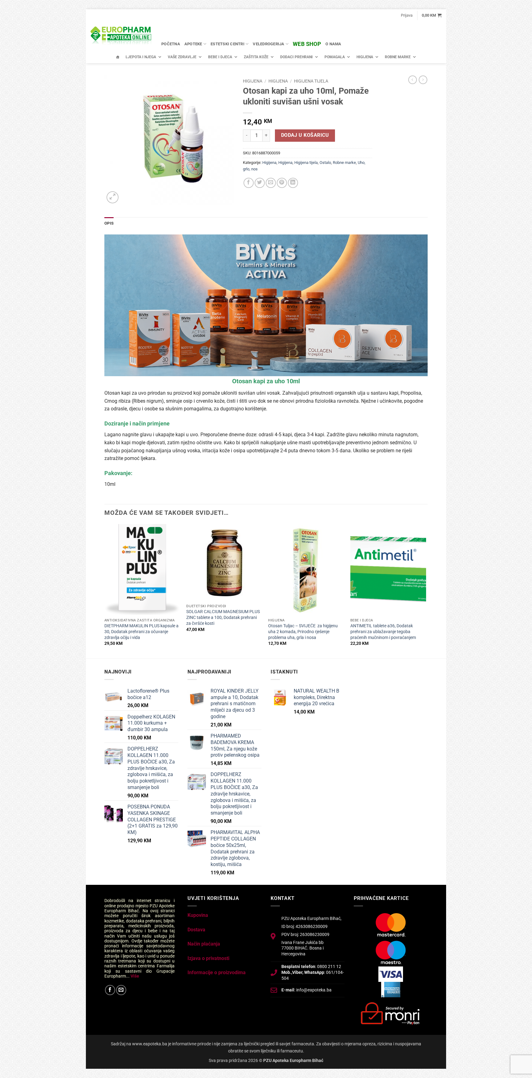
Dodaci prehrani (296, 57)
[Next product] (412, 79)
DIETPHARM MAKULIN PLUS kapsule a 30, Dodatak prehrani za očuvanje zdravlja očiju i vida (141, 631)
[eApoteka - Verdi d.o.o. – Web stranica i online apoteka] (121, 36)
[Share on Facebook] (249, 183)
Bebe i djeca (220, 57)
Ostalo (325, 162)
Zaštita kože (256, 57)
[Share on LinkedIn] (293, 183)
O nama (333, 44)
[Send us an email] (121, 990)
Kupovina (197, 915)
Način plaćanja (203, 944)
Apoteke (193, 44)
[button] (407, 15)
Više (135, 976)
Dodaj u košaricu (305, 135)
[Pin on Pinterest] (282, 183)
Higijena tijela (311, 81)
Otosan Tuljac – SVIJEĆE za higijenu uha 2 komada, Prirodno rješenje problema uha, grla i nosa (303, 631)
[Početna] (118, 57)
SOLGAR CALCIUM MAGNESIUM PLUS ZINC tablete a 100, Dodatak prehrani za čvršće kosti (223, 617)
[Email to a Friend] (271, 183)
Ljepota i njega (141, 57)
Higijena (365, 57)
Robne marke (398, 57)
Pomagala (334, 57)
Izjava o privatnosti (208, 958)
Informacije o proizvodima (216, 972)
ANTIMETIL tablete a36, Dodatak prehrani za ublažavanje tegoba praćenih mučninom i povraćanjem (383, 631)
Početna (170, 44)
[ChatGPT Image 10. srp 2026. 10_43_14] (266, 305)
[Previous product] (423, 79)
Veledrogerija (268, 44)
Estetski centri (227, 44)
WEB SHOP (307, 44)
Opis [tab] (109, 223)
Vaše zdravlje (182, 57)
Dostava (196, 930)
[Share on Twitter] (260, 183)
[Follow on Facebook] (110, 990)
